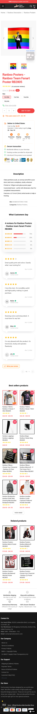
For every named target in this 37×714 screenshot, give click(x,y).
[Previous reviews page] (23, 371)
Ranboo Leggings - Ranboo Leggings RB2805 (8, 438)
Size (3, 94)
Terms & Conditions (7, 645)
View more (19, 512)
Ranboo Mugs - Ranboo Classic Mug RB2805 (26, 438)
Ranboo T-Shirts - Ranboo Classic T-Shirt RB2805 (27, 409)
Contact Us (5, 672)
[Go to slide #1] (13, 66)
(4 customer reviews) (18, 86)
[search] (31, 6)
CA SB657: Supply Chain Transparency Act (14, 654)
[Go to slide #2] (24, 66)
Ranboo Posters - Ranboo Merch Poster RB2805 (9, 544)
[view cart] (34, 6)
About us (4, 643)
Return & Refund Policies (9, 669)
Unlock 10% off (4, 705)
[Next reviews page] (33, 371)
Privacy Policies (6, 648)
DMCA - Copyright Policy (9, 651)
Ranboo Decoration (14, 13)
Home (3, 13)
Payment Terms (6, 666)
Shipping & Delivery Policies (10, 663)
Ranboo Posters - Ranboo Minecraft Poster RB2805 (25, 544)
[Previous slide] (4, 38)
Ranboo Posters (29, 13)
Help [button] (33, 711)
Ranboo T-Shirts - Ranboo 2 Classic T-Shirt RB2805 (8, 409)
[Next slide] (33, 38)
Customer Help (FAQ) (8, 675)
